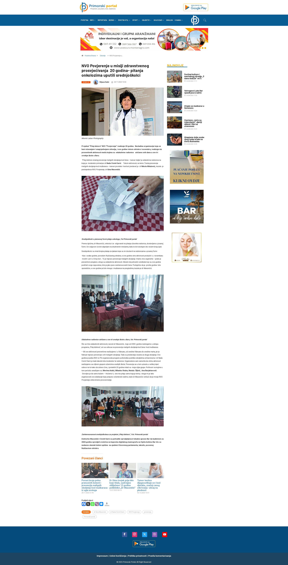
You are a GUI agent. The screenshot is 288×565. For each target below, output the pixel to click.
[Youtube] (164, 534)
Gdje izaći (158, 20)
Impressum (102, 556)
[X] (88, 504)
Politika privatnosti (137, 556)
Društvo (187, 88)
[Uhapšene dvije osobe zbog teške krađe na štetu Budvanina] (174, 139)
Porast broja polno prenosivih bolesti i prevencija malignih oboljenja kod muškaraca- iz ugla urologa (95, 485)
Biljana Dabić (104, 82)
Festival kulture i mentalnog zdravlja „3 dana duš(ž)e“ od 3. (194, 76)
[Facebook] (84, 504)
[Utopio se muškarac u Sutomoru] (174, 107)
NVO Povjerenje (134, 512)
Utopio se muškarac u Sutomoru (194, 107)
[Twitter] (144, 534)
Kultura (187, 72)
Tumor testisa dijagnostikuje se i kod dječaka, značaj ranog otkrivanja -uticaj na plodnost (148, 485)
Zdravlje (103, 56)
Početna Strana (90, 56)
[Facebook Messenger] (101, 504)
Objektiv (146, 20)
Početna (84, 20)
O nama (178, 20)
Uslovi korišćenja (118, 556)
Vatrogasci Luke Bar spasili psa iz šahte (193, 91)
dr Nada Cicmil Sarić (117, 512)
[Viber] (97, 504)
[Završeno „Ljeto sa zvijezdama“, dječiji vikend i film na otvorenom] (174, 122)
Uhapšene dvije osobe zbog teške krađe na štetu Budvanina (194, 139)
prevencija (147, 512)
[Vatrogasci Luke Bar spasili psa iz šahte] (174, 92)
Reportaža (102, 20)
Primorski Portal (129, 562)
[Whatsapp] (92, 504)
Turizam (187, 118)
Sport (135, 20)
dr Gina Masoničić (100, 512)
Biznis (111, 20)
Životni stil (123, 20)
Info (92, 20)
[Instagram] (134, 534)
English (169, 20)
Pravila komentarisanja (159, 556)
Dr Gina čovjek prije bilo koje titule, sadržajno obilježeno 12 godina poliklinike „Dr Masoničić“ (122, 484)
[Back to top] (283, 559)
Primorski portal (89, 517)
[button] (205, 20)
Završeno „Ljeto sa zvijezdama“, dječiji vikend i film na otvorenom (193, 123)
